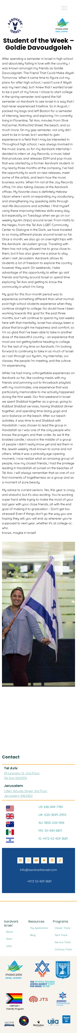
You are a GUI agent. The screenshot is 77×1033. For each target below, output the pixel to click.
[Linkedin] (52, 860)
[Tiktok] (60, 860)
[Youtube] (36, 860)
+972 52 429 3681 (39, 881)
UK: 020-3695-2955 (52, 815)
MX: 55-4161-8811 (50, 830)
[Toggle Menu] (64, 8)
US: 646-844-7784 (50, 807)
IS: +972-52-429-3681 (53, 838)
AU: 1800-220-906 (51, 823)
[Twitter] (44, 860)
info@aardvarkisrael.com (38, 870)
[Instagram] (28, 860)
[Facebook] (20, 860)
